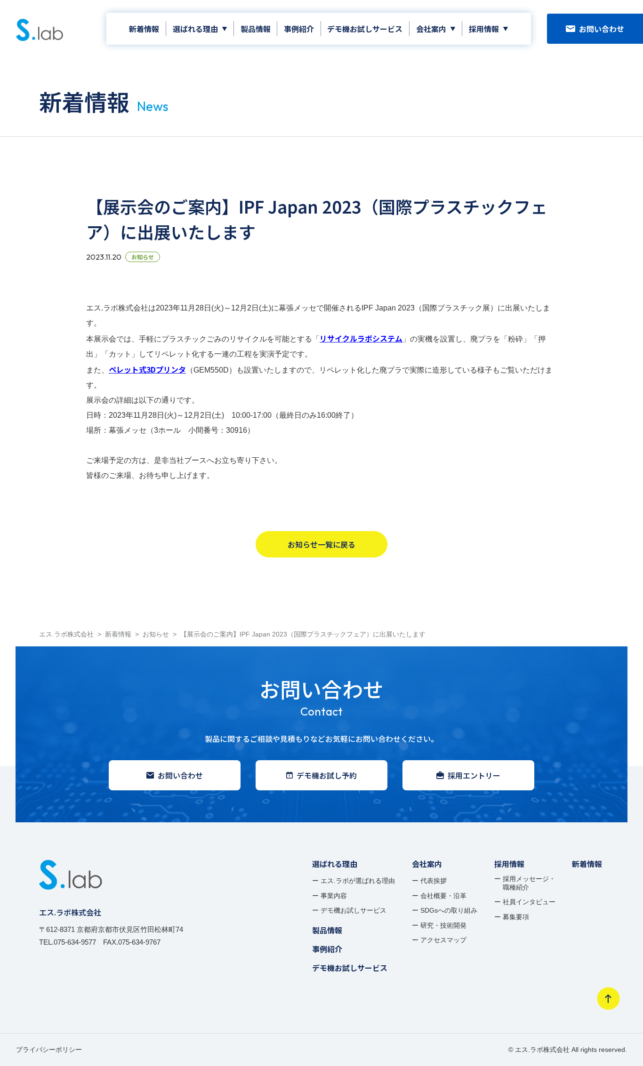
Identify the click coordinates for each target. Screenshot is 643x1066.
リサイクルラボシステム (361, 338)
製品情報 (256, 28)
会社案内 (431, 28)
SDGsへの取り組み (448, 910)
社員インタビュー (529, 902)
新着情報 (144, 28)
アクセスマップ (443, 940)
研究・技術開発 (443, 925)
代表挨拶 (433, 880)
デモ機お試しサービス (364, 28)
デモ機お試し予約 (327, 775)
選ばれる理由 (195, 28)
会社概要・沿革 (443, 895)
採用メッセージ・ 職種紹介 (529, 883)
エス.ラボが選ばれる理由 (358, 880)
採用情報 (484, 28)
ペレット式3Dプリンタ (147, 369)
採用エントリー (474, 775)
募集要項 (516, 917)
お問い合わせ (601, 28)
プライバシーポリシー (49, 1049)
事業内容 (334, 895)
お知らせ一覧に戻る (321, 544)
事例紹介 (299, 28)
